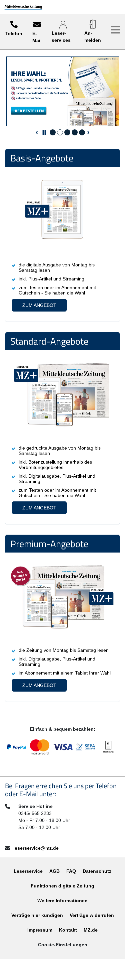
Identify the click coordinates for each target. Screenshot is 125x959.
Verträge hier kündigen (37, 915)
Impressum (39, 930)
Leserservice (28, 871)
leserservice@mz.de (36, 848)
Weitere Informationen (62, 900)
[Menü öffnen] (115, 29)
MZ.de (91, 930)
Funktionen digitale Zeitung (62, 885)
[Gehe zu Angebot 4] (75, 132)
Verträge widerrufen (92, 915)
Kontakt (68, 930)
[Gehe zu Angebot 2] (60, 132)
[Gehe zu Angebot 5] (82, 132)
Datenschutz (97, 871)
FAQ (71, 871)
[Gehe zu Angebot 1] (53, 132)
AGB (54, 871)
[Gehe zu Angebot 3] (67, 132)
